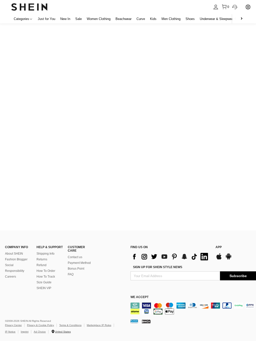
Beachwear (124, 19)
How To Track (45, 276)
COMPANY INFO (16, 247)
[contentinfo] (170, 256)
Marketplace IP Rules (99, 325)
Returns (41, 259)
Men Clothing (171, 19)
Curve (140, 19)
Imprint (24, 331)
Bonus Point (76, 268)
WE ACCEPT (139, 297)
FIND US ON (139, 247)
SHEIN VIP (43, 288)
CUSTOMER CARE (76, 248)
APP (219, 247)
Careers (10, 276)
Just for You (46, 19)
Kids (153, 19)
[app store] (219, 259)
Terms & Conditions (70, 325)
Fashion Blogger (16, 259)
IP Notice (10, 331)
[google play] (228, 259)
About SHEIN (14, 253)
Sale (78, 19)
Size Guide (44, 282)
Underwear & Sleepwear (217, 19)
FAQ (71, 274)
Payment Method (79, 263)
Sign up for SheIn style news (157, 267)
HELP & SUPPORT (49, 247)
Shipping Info (45, 253)
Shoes (190, 19)
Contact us (75, 257)
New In (65, 19)
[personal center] (216, 7)
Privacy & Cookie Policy (40, 325)
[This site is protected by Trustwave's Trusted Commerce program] (134, 321)
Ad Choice (40, 331)
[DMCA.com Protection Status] (146, 321)
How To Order (45, 271)
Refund (41, 265)
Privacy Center (13, 325)
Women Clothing (98, 19)
